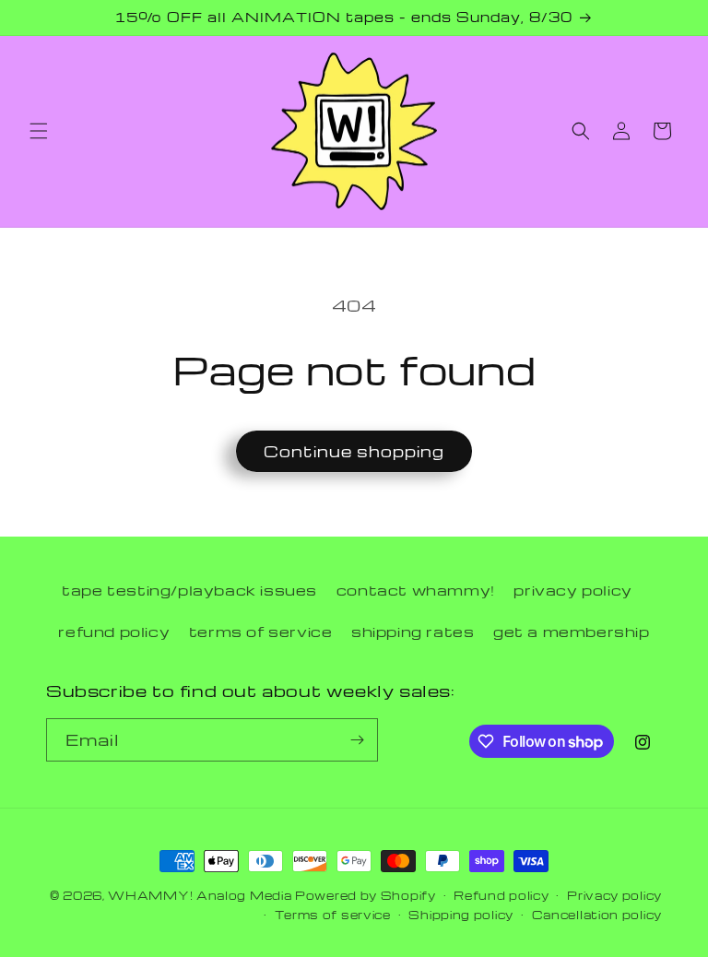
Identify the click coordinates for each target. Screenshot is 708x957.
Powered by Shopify (365, 895)
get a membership (571, 631)
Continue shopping (354, 451)
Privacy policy (614, 895)
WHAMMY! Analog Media (199, 895)
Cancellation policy (597, 914)
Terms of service (333, 914)
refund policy (114, 631)
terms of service (261, 631)
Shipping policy (460, 914)
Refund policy (501, 895)
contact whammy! (415, 590)
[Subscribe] (356, 740)
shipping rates (412, 631)
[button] (38, 131)
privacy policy (572, 590)
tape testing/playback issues (189, 590)
